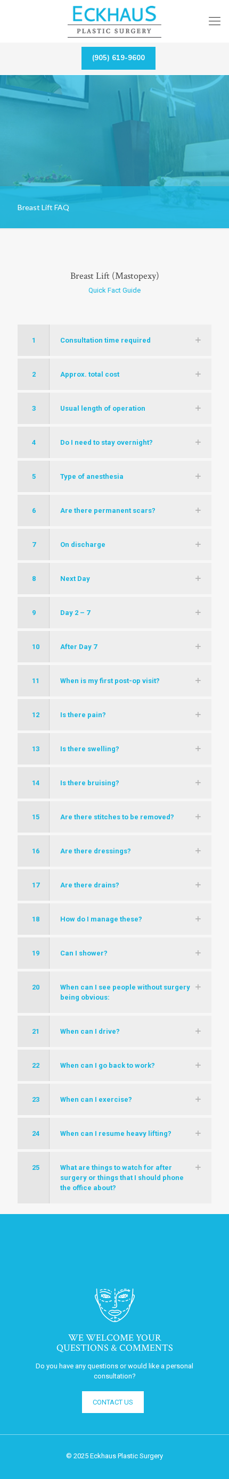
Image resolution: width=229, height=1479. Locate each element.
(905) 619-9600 (118, 58)
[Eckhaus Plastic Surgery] (114, 21)
